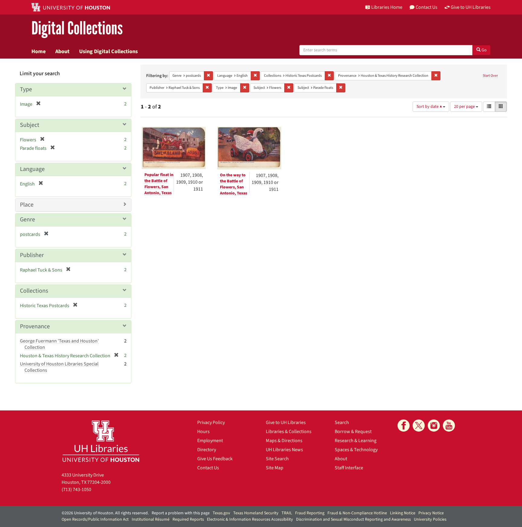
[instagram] (434, 425)
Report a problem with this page (181, 513)
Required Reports (188, 519)
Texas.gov (221, 513)
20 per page (465, 107)
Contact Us (208, 467)
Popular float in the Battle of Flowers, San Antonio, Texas (158, 184)
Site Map (274, 467)
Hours (203, 431)
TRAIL (287, 513)
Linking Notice (402, 513)
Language (32, 169)
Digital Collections (77, 28)
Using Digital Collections (108, 51)
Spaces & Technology (356, 449)
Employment (210, 440)
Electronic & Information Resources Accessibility (250, 519)
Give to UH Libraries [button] (471, 7)
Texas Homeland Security (256, 513)
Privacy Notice (431, 513)
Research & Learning (355, 440)
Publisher (32, 255)
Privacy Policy (211, 422)
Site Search (277, 458)
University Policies (430, 519)
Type (26, 89)
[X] (419, 425)
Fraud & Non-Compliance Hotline (357, 513)
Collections (34, 291)
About (62, 51)
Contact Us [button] (426, 7)
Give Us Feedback (215, 458)
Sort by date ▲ (430, 107)
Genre (27, 219)
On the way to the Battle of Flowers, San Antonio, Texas (233, 184)
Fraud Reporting (309, 513)
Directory (206, 449)
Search (342, 422)
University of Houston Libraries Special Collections (59, 367)
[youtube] (449, 425)
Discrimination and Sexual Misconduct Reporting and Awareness (353, 519)
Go (484, 50)
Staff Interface (349, 467)
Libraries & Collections (288, 431)
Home (38, 51)
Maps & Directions (284, 440)
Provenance (35, 326)
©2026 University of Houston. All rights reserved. (105, 513)
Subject (29, 125)
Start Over (490, 75)
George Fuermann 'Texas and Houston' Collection (59, 344)
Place (27, 205)
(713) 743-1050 (76, 489)
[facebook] (404, 425)
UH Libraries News (284, 449)
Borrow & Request (353, 431)
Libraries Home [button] (386, 7)
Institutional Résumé (150, 519)
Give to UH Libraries (286, 422)
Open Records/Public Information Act (95, 519)
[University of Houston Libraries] (101, 441)
